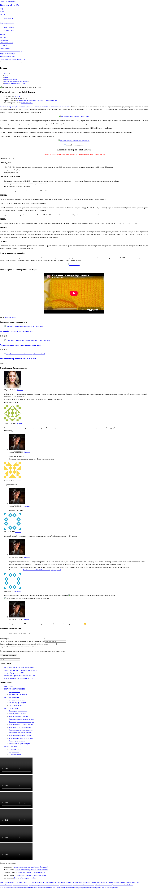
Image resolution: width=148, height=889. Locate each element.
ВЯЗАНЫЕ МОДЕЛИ (11, 708)
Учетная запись (9, 30)
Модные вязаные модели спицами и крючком (19, 667)
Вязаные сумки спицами (17, 741)
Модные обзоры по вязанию (18, 694)
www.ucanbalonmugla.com (101, 882)
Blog (1, 9)
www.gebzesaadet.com (68, 882)
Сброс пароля (9, 27)
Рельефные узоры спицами (17, 702)
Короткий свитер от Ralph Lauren (14, 83)
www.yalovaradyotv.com (36, 885)
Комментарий (4, 638)
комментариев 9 (27, 103)
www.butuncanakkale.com (81, 885)
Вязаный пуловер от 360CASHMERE (16, 331)
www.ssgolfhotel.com (96, 885)
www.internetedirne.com (51, 885)
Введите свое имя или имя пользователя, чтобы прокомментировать (22, 641)
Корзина (2, 34)
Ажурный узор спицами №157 (14, 673)
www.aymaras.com (116, 882)
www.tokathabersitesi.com (8, 887)
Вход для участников (7, 23)
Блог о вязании (5, 48)
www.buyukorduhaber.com (130, 882)
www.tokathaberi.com (126, 885)
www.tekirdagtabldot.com (52, 882)
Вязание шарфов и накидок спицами (21, 738)
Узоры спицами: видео (7, 53)
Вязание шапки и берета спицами (20, 735)
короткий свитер (10, 317)
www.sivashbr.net (35, 887)
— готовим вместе (15, 749)
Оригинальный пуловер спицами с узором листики (31, 870)
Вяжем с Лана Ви (9, 5)
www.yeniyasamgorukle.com (81, 887)
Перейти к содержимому (8, 1)
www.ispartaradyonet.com (111, 885)
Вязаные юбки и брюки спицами (19, 744)
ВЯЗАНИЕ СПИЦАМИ (11, 697)
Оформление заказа (6, 43)
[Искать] (21, 62)
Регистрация (8, 18)
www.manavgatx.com (111, 887)
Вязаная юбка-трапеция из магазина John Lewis (19, 675)
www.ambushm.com (6, 885)
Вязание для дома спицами (17, 713)
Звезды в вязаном (52, 101)
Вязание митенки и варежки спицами (21, 724)
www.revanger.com (6, 882)
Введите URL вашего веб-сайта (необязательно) (15, 647)
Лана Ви (18, 96)
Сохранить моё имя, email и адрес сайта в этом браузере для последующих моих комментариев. (34, 651)
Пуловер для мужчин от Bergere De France (31, 872)
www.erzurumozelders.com (35, 882)
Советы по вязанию (15, 705)
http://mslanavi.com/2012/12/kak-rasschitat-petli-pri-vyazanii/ (42, 570)
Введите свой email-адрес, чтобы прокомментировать (17, 644)
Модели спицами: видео (8, 56)
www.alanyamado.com (97, 887)
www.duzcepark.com (66, 885)
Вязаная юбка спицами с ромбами (25, 878)
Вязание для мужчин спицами (18, 716)
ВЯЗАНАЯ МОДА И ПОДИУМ (14, 689)
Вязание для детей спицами (18, 711)
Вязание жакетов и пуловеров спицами (30, 101)
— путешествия (14, 752)
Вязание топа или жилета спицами (20, 733)
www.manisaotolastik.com (64, 887)
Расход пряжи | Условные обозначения (12, 59)
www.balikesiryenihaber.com (84, 882)
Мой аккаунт (4, 40)
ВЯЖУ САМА (8, 686)
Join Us (2, 14)
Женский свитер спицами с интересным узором (30, 875)
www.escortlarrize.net (23, 887)
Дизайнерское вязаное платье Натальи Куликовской (31, 867)
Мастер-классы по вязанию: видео (11, 51)
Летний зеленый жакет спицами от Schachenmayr (20, 670)
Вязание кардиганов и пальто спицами (21, 722)
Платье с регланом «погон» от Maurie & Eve (18, 678)
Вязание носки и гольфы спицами (20, 727)
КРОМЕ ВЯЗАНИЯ (10, 746)
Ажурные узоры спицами (17, 700)
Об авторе (3, 45)
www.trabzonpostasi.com (20, 885)
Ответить (20, 390)
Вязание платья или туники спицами (21, 730)
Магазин (3, 37)
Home (2, 11)
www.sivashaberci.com (48, 887)
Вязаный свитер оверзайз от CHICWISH (18, 358)
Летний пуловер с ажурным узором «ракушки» (20, 345)
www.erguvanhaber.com (19, 882)
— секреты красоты (15, 754)
